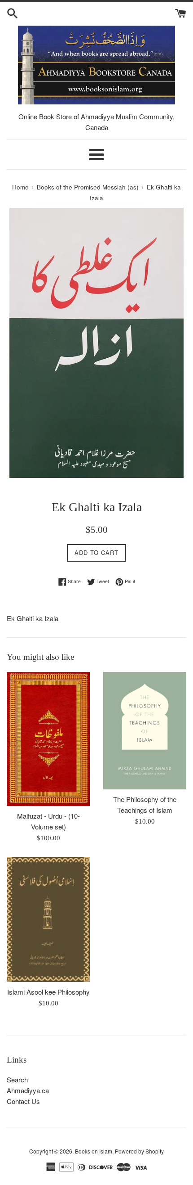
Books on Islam (93, 1151)
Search (17, 1079)
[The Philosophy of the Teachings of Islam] (144, 730)
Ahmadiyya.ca (28, 1090)
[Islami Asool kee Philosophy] (48, 919)
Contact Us (23, 1101)
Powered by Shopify (139, 1151)
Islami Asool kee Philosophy (48, 991)
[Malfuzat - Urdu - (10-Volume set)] (48, 739)
